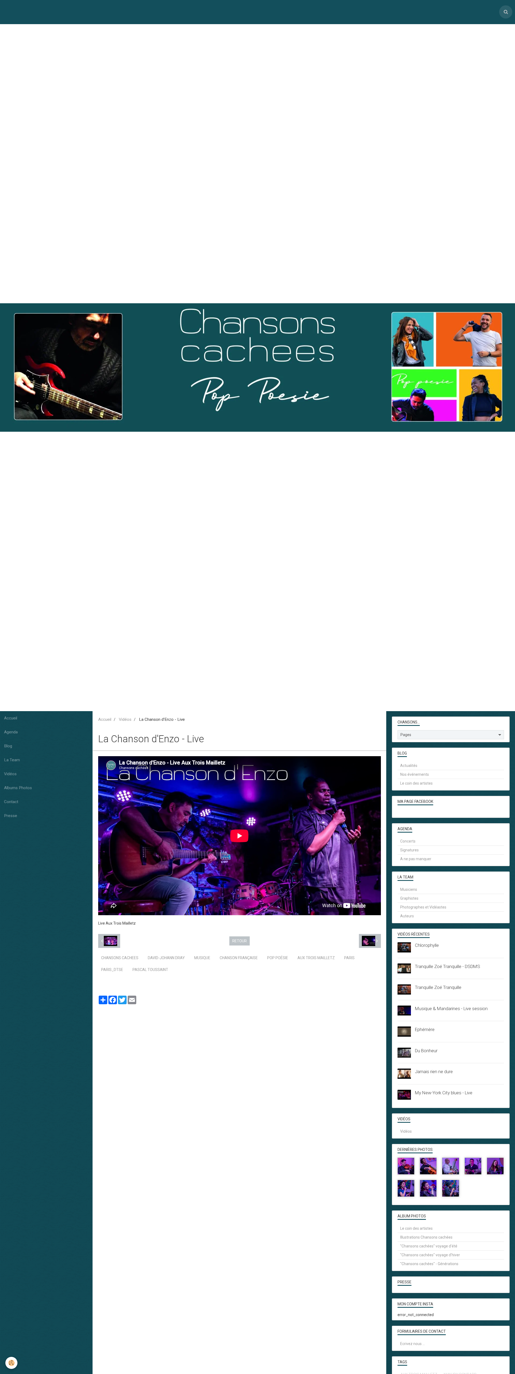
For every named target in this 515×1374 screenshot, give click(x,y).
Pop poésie (277, 958)
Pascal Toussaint (150, 969)
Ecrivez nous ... (412, 1344)
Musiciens (408, 889)
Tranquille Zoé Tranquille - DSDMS (447, 966)
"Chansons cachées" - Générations (429, 1264)
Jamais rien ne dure (434, 1071)
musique (202, 958)
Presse (10, 815)
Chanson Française (239, 958)
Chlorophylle (427, 945)
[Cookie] (11, 1363)
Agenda (11, 732)
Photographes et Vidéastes (423, 907)
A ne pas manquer (415, 859)
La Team (12, 760)
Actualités (408, 765)
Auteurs (407, 916)
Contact (11, 801)
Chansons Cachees (119, 958)
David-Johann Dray (166, 958)
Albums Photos (18, 787)
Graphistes (409, 898)
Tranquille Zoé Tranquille (438, 987)
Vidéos (10, 773)
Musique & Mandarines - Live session (451, 1008)
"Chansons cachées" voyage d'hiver (430, 1255)
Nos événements (414, 774)
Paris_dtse (112, 969)
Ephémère (425, 1029)
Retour (239, 941)
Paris (349, 958)
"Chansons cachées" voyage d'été (428, 1246)
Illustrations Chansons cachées (426, 1237)
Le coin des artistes (416, 783)
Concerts (407, 841)
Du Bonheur (426, 1050)
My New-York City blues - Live (443, 1092)
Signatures (409, 850)
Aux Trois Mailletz (316, 958)
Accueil (10, 718)
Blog (8, 746)
